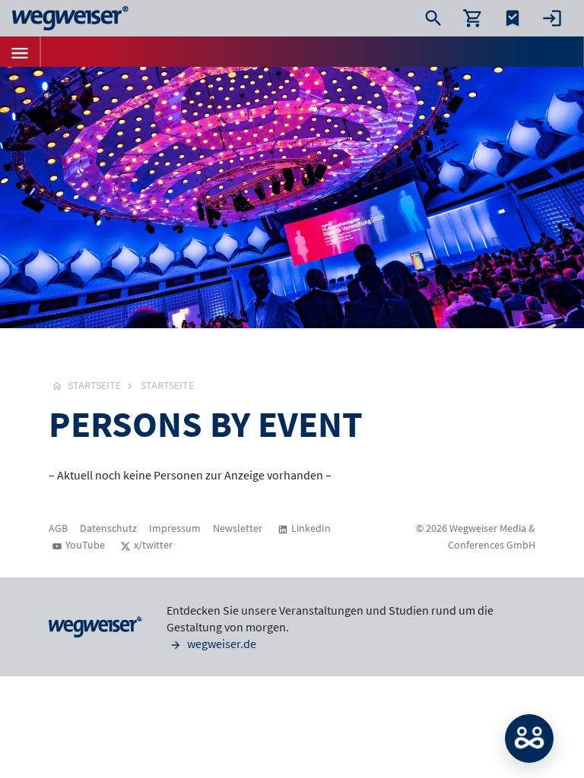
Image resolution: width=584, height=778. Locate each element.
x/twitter (153, 545)
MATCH (529, 738)
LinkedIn (311, 528)
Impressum (175, 528)
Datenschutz (108, 528)
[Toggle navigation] (20, 51)
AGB (58, 528)
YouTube (85, 545)
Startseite (167, 385)
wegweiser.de (220, 643)
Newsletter (237, 528)
